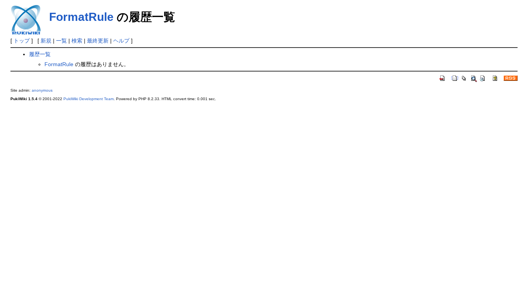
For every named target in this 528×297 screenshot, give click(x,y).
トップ (22, 41)
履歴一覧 (40, 54)
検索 (77, 41)
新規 (46, 41)
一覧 (61, 41)
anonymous (42, 90)
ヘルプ (121, 41)
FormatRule (81, 16)
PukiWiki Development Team (88, 99)
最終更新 (98, 41)
